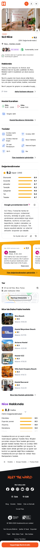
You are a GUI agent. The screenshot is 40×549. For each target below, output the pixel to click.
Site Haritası (29, 534)
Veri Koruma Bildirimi (10, 529)
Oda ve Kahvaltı (28, 504)
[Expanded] (4, 461)
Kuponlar (33, 529)
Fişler (9, 534)
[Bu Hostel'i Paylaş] (37, 31)
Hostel (4, 34)
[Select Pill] (26, 4)
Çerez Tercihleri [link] (20, 539)
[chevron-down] (25, 411)
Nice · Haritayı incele (12, 44)
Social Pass (20, 509)
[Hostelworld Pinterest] (27, 489)
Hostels (12, 504)
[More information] (34, 205)
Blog (7, 504)
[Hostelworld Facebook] (7, 489)
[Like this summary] (31, 236)
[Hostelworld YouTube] (22, 489)
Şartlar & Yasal (24, 529)
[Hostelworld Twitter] (12, 489)
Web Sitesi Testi (17, 534)
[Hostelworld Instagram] (17, 489)
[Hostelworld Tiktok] (32, 489)
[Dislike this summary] (36, 236)
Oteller (19, 504)
